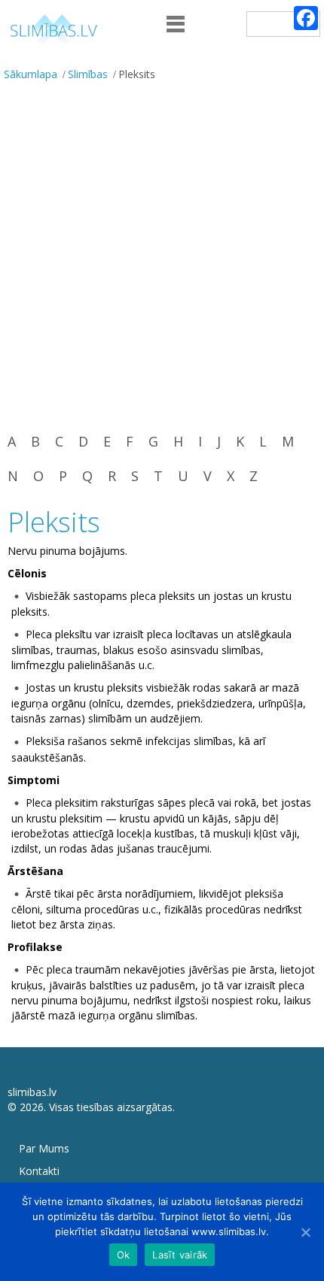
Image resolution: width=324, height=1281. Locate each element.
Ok (123, 1255)
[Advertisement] (162, 255)
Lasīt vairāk (179, 1255)
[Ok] (305, 1232)
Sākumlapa (30, 74)
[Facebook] (306, 18)
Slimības (88, 74)
